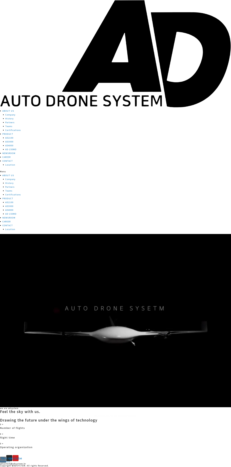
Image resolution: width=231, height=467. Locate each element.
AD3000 (9, 141)
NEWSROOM (8, 153)
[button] (115, 171)
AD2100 (9, 137)
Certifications (13, 130)
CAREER (6, 157)
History (9, 118)
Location (10, 164)
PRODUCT (7, 133)
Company (10, 114)
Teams (8, 126)
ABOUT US (8, 110)
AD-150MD (10, 149)
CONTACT (7, 160)
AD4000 (9, 145)
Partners (10, 122)
